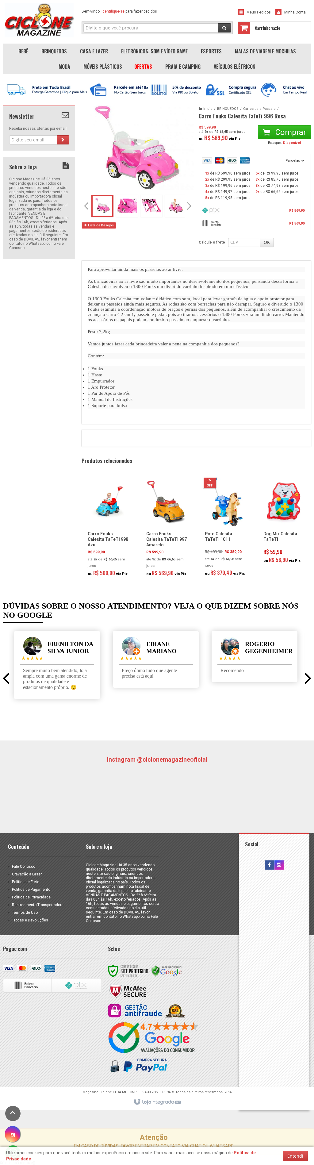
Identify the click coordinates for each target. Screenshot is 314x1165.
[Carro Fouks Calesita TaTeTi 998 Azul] (108, 528)
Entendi (295, 1156)
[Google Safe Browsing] (166, 971)
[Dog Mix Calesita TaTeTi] (284, 522)
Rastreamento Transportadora (37, 905)
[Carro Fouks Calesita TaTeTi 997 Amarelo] (167, 528)
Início (208, 109)
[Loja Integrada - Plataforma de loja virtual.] (157, 1102)
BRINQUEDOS (228, 109)
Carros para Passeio (259, 109)
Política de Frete (25, 882)
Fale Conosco (23, 866)
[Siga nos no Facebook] (269, 865)
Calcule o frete (212, 242)
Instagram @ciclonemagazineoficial (157, 759)
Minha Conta (295, 12)
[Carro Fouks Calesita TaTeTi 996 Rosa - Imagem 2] (127, 206)
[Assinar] (63, 139)
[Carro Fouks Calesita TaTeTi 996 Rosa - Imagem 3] (151, 206)
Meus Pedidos (259, 12)
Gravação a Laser (27, 874)
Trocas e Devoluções (30, 920)
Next (190, 203)
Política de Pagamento (31, 889)
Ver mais (111, 553)
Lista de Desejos (100, 225)
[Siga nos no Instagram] (279, 865)
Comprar (289, 132)
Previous (86, 205)
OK (267, 242)
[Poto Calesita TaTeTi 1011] (225, 528)
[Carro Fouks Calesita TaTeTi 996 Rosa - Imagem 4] (176, 206)
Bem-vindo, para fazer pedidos (119, 11)
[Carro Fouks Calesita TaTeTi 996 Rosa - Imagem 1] (102, 206)
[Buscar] (224, 28)
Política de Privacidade (31, 897)
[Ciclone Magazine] (39, 20)
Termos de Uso (25, 912)
